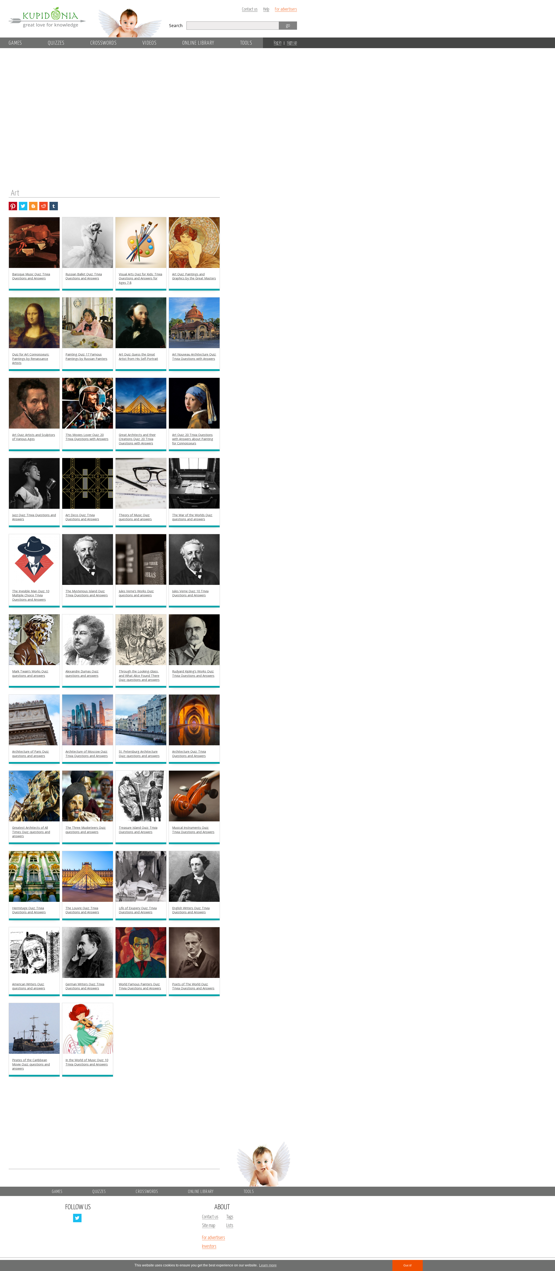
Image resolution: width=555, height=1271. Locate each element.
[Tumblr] (53, 206)
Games (15, 43)
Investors (209, 1246)
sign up (292, 43)
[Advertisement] (263, 123)
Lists (229, 1226)
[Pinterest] (13, 206)
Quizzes (56, 43)
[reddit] (43, 206)
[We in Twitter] (77, 1218)
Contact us (250, 9)
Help (266, 9)
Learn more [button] (268, 1265)
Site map (208, 1226)
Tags (229, 1217)
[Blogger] (33, 206)
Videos (149, 43)
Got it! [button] (407, 1265)
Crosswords (103, 43)
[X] (23, 206)
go (288, 25)
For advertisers (286, 9)
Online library (198, 43)
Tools (246, 43)
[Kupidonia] (86, 18)
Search (176, 25)
